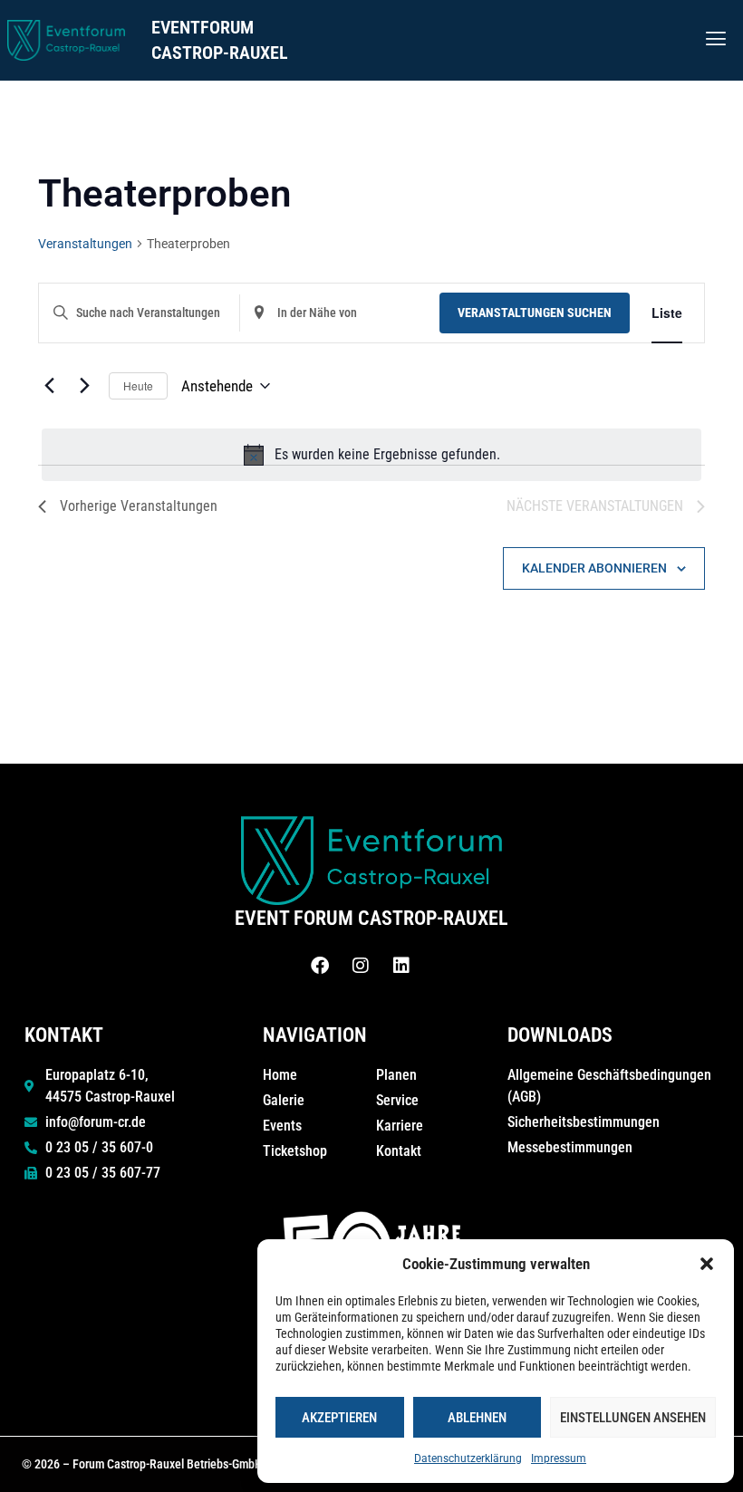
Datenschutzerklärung (468, 1458)
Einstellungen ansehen (633, 1418)
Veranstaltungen (85, 243)
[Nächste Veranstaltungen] (84, 386)
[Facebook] (320, 966)
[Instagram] (361, 966)
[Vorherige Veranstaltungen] (49, 386)
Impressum (558, 1458)
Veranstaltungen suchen (535, 312)
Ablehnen (477, 1418)
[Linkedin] (401, 966)
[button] (707, 1264)
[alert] (371, 454)
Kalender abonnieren (594, 568)
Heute (138, 385)
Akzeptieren (339, 1418)
